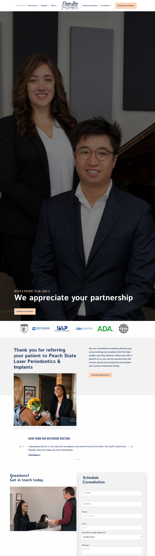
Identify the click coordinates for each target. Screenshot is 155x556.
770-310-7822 (21, 5)
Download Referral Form (101, 375)
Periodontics (32, 5)
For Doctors (105, 5)
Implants (44, 5)
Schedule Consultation (126, 5)
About (53, 5)
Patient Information (90, 5)
